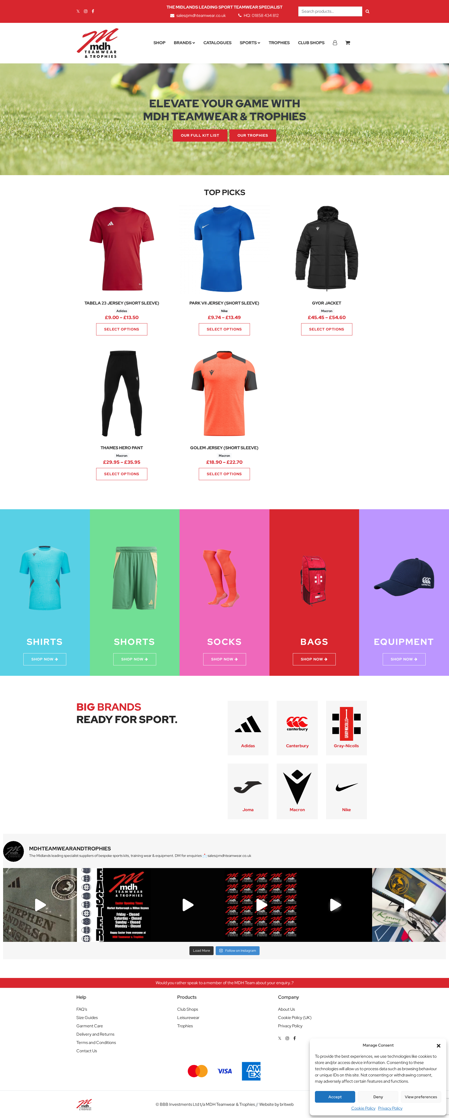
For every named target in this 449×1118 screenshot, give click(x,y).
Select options (121, 329)
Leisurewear (188, 1017)
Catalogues (217, 42)
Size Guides (87, 1017)
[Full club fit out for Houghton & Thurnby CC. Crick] (187, 905)
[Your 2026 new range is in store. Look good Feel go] (261, 905)
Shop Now (42, 659)
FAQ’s (81, 1009)
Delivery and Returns (95, 1034)
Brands (183, 42)
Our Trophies (252, 135)
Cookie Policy (363, 1108)
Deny (378, 1097)
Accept (335, 1097)
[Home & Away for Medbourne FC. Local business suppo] (40, 905)
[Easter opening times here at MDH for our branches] (114, 905)
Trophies (279, 42)
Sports (248, 42)
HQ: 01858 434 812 (261, 15)
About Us (286, 1009)
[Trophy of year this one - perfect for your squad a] (335, 905)
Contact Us (86, 1051)
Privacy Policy (390, 1108)
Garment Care (89, 1026)
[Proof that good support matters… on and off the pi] (409, 905)
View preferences (421, 1097)
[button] (438, 1045)
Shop (160, 42)
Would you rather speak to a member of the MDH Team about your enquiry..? (225, 982)
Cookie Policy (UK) (295, 1017)
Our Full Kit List (200, 135)
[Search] (367, 11)
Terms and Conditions (96, 1042)
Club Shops (311, 42)
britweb (287, 1104)
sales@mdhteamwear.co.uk (201, 15)
